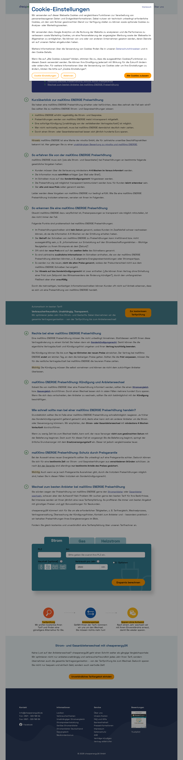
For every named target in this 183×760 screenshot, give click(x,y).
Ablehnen (68, 75)
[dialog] (91, 42)
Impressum (146, 7)
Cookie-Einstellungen (45, 75)
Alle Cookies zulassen (138, 75)
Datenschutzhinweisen (128, 48)
